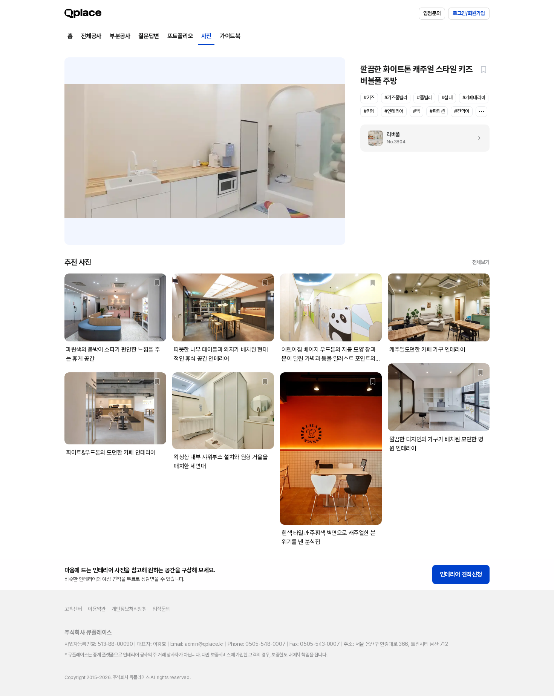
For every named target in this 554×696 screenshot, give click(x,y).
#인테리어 (393, 111)
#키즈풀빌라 (395, 97)
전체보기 (481, 262)
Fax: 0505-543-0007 (314, 644)
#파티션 (437, 111)
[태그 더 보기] (481, 111)
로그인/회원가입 (469, 13)
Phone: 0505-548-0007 (256, 644)
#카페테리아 (473, 97)
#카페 (369, 111)
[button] (483, 69)
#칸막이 (461, 111)
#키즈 (369, 97)
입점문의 (432, 13)
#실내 (447, 97)
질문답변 (148, 36)
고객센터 (73, 609)
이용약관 (96, 609)
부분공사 (120, 36)
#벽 (416, 111)
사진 (206, 36)
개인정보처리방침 (129, 609)
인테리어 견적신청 (461, 574)
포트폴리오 (180, 36)
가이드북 (230, 36)
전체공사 (91, 36)
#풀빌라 (424, 97)
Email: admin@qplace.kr (196, 644)
